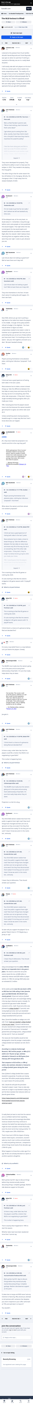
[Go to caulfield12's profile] (3, 946)
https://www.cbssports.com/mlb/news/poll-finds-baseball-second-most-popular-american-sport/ (15, 1100)
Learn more (3, 3)
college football (14, 1008)
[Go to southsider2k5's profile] (2, 27)
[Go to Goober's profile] (3, 354)
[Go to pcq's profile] (3, 642)
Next (26, 43)
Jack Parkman (10, 110)
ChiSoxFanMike (10, 1174)
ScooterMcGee (8, 854)
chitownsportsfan (11, 660)
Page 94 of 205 (15, 43)
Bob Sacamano (10, 252)
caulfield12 (9, 946)
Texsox (8, 894)
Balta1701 (9, 375)
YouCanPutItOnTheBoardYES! (13, 1275)
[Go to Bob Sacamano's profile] (3, 253)
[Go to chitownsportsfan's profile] (3, 661)
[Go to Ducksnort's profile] (3, 196)
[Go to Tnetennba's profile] (3, 309)
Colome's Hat (10, 47)
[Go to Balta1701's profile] (3, 375)
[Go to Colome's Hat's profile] (3, 48)
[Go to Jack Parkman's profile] (3, 110)
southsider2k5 (8, 27)
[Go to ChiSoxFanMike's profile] (3, 1175)
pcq (7, 641)
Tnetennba (7, 205)
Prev (6, 43)
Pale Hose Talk (23, 27)
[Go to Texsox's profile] (3, 894)
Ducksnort (9, 196)
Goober (8, 353)
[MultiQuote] (2, 91)
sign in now (12, 1330)
